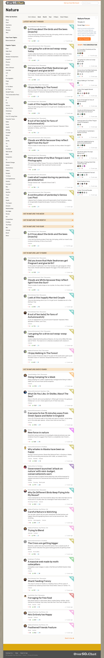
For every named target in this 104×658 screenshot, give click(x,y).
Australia (8, 70)
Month (45, 17)
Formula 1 (8, 184)
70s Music (8, 225)
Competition (9, 219)
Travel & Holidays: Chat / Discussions (37, 374)
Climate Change (10, 162)
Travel (7, 195)
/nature (30, 38)
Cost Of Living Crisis (11, 116)
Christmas (9, 111)
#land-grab (42, 482)
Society (8, 181)
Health (8, 127)
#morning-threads (33, 502)
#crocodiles (36, 551)
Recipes (8, 173)
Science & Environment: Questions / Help (38, 391)
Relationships (9, 208)
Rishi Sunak (9, 151)
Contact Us (9, 653)
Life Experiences (10, 178)
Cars (7, 84)
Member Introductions (12, 56)
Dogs (7, 81)
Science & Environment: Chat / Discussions (39, 46)
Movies (8, 214)
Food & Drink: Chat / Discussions (36, 595)
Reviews (8, 30)
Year (50, 17)
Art (7, 216)
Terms (24, 655)
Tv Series (8, 113)
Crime (7, 124)
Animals (8, 230)
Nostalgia (8, 211)
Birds (7, 154)
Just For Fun (9, 108)
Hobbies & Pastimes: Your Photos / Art (38, 509)
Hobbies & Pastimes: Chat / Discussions (38, 85)
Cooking (8, 222)
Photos (8, 27)
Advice (8, 165)
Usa (7, 146)
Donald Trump (10, 92)
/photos (30, 520)
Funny (7, 189)
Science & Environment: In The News (37, 410)
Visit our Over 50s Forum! (71, 3)
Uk (6, 75)
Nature (12, 10)
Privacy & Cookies (33, 655)
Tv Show (8, 176)
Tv (6, 159)
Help (16, 653)
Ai (6, 100)
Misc (7, 32)
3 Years (56, 17)
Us (6, 143)
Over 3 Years (64, 17)
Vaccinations (9, 168)
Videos (8, 170)
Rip (7, 138)
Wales (7, 122)
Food (7, 97)
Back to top (68, 638)
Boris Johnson (10, 67)
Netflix (7, 141)
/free (38, 604)
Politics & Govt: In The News (35, 466)
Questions (9, 25)
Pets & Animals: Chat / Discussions (37, 26)
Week (39, 17)
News (7, 20)
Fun (7, 103)
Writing (8, 130)
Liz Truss (8, 89)
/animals (30, 533)
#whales (35, 458)
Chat (7, 22)
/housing (35, 482)
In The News (9, 86)
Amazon (8, 206)
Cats (7, 197)
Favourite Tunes (10, 119)
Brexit (7, 233)
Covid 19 (8, 59)
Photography (9, 78)
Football (8, 132)
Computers (9, 157)
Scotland (8, 149)
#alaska (41, 458)
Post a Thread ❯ (84, 39)
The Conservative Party (12, 94)
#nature (87, 25)
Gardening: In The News (34, 559)
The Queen (9, 203)
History (8, 105)
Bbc (7, 227)
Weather (8, 192)
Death (7, 200)
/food (29, 604)
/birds (29, 630)
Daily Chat (9, 51)
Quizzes (8, 54)
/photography (37, 520)
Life (7, 73)
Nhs (7, 187)
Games (30, 430)
